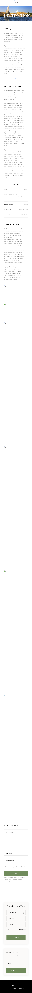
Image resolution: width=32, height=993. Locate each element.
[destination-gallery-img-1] (16, 293)
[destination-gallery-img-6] (16, 755)
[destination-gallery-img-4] (16, 507)
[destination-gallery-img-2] (16, 312)
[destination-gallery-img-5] (16, 631)
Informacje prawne (16, 988)
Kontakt (16, 985)
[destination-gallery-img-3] (16, 383)
